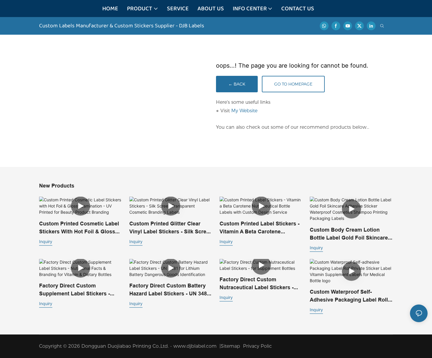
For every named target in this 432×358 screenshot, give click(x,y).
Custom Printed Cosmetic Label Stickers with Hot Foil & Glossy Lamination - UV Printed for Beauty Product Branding (79, 227)
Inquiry (45, 241)
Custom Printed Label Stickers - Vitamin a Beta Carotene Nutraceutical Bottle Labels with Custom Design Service (260, 227)
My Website (244, 110)
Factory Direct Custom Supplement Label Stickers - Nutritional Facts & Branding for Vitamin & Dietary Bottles (80, 289)
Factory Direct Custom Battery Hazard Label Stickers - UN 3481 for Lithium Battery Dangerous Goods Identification (169, 289)
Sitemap (232, 346)
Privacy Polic (257, 346)
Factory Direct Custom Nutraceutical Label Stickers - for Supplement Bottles (257, 283)
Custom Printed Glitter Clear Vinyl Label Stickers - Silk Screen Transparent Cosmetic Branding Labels (170, 227)
